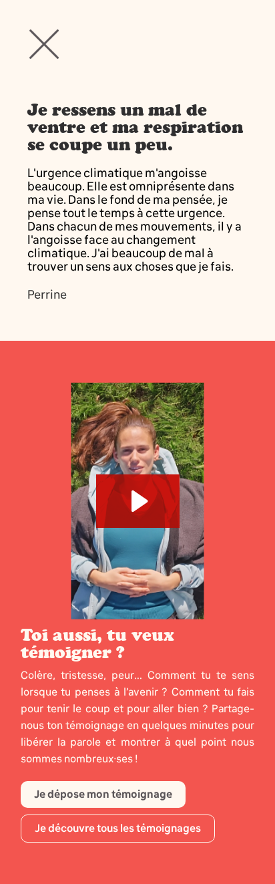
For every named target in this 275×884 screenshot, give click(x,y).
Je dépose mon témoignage (103, 794)
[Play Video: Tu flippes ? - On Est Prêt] (138, 501)
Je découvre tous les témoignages (118, 829)
